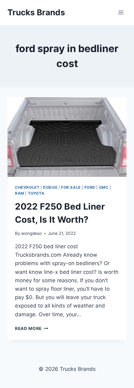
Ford (89, 187)
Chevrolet (27, 187)
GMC (104, 187)
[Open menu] (121, 12)
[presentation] (67, 137)
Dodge (50, 187)
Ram (19, 193)
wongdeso (31, 233)
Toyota (36, 193)
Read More (31, 328)
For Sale (71, 187)
